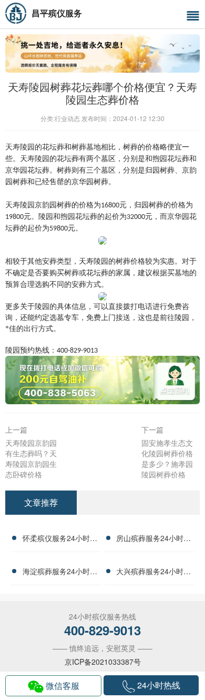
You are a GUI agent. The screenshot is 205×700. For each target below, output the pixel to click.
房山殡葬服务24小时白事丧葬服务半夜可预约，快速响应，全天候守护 (153, 539)
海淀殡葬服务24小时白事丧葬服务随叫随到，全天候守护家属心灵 (59, 572)
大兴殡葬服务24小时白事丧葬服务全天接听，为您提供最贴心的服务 (153, 572)
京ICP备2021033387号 (103, 661)
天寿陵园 (34, 159)
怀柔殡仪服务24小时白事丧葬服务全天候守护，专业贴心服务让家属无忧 (59, 539)
